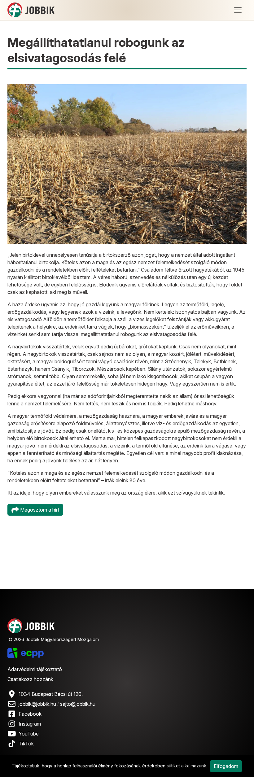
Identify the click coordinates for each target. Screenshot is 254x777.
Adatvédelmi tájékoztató (34, 669)
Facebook (30, 714)
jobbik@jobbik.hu (37, 704)
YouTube (29, 734)
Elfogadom (226, 766)
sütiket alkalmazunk (186, 765)
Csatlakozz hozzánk (30, 679)
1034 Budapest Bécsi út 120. (51, 694)
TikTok (26, 743)
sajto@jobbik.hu (77, 704)
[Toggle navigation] (238, 10)
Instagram (30, 724)
